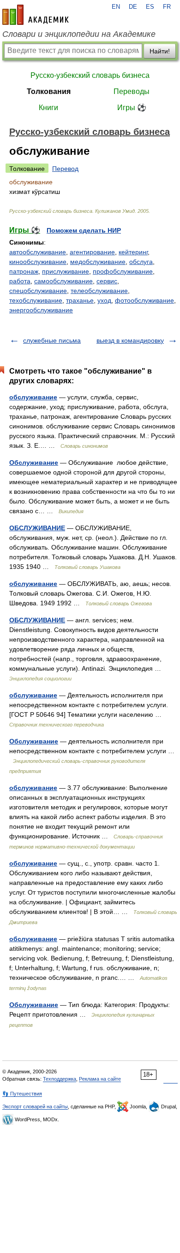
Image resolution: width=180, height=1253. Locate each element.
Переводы (132, 91)
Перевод (65, 168)
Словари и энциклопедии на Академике (79, 34)
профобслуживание (123, 271)
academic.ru (35, 15)
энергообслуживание (41, 310)
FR (167, 7)
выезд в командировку (130, 340)
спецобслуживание (38, 290)
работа (19, 281)
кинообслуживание (37, 261)
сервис (106, 281)
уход (104, 300)
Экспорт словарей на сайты (35, 1106)
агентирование (92, 252)
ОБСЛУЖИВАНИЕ (37, 528)
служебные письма (52, 340)
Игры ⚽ (131, 107)
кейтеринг (133, 252)
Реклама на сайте (100, 1079)
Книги (48, 107)
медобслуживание (98, 261)
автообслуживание (37, 252)
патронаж (23, 271)
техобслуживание (35, 300)
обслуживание (33, 397)
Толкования (49, 91)
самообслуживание (63, 281)
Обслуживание (33, 462)
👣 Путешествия (22, 1093)
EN (116, 7)
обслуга (141, 261)
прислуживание (65, 271)
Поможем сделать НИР (84, 230)
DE (133, 7)
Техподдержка (59, 1079)
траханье (80, 300)
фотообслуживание (144, 300)
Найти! (160, 51)
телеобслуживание (99, 290)
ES (150, 7)
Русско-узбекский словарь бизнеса (90, 75)
